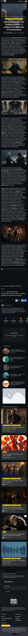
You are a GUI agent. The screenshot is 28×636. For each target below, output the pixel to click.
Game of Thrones (9, 18)
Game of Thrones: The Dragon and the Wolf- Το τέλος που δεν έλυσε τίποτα (13, 428)
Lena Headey (22, 293)
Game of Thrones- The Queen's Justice (10, 293)
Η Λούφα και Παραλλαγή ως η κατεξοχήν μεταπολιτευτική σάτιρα (17, 350)
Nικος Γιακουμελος (9, 32)
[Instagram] (13, 320)
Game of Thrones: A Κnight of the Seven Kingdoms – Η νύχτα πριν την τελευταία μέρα (13, 508)
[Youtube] (21, 320)
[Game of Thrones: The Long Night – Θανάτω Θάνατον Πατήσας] (14, 469)
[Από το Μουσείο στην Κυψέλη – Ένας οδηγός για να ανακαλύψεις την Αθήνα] (6, 359)
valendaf (5, 537)
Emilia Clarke (15, 291)
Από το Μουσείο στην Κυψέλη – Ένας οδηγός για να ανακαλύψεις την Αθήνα (17, 358)
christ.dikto (6, 484)
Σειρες (21, 18)
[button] (2, 1)
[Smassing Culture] (5, 1)
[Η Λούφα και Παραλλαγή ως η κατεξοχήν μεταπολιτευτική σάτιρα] (6, 351)
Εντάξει (14, 634)
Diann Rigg (9, 291)
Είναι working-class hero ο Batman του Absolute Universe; (17, 367)
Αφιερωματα (16, 18)
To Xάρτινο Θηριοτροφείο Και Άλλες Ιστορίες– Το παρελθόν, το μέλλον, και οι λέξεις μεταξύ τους (17, 383)
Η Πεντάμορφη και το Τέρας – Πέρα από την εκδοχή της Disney (17, 375)
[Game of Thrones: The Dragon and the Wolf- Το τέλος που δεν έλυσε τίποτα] (14, 416)
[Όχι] (26, 631)
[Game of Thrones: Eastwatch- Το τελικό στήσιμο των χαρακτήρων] (14, 549)
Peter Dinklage (10, 295)
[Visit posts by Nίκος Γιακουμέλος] (2, 305)
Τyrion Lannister (18, 295)
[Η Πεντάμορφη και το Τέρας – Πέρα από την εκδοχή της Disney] (6, 375)
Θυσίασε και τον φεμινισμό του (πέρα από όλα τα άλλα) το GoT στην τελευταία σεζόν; (13, 534)
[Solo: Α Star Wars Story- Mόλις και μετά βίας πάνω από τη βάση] (14, 442)
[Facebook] (6, 320)
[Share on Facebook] (16, 300)
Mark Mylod (3, 295)
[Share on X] (19, 300)
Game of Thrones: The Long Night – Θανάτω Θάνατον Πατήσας (13, 481)
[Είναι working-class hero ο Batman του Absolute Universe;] (6, 367)
